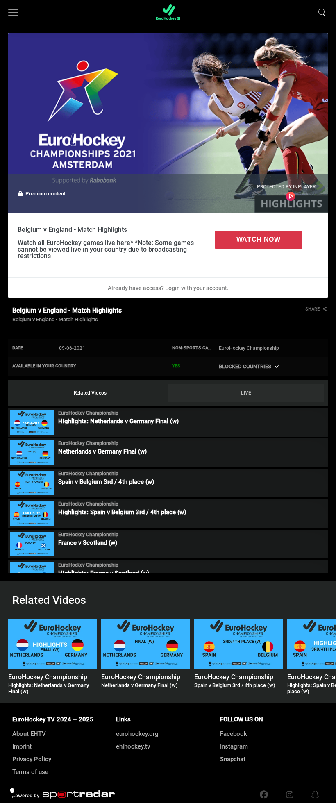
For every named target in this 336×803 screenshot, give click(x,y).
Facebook (233, 733)
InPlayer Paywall (290, 196)
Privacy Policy (31, 759)
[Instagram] (290, 795)
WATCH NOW (258, 239)
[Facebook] (264, 795)
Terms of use (30, 772)
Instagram (234, 746)
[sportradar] (63, 794)
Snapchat (232, 759)
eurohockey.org (137, 733)
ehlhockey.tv (133, 746)
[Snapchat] (313, 795)
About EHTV (29, 733)
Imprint (22, 746)
